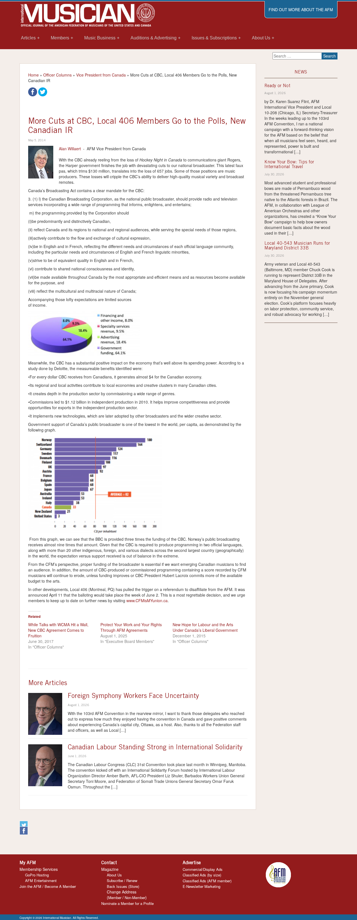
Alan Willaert (70, 148)
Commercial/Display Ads (203, 869)
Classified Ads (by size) (202, 875)
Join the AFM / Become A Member (48, 886)
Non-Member (135, 897)
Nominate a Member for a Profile (127, 903)
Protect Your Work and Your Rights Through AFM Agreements (131, 627)
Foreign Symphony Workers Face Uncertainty (133, 696)
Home (33, 75)
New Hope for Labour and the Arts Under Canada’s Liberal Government (205, 627)
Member (114, 897)
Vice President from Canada (101, 75)
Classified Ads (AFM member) (207, 880)
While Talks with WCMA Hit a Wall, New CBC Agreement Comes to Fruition (58, 630)
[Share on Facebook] (32, 91)
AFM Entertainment (41, 880)
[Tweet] (42, 91)
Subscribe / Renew (122, 880)
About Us (114, 875)
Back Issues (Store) (123, 886)
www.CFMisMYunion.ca (147, 600)
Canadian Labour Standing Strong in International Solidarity (155, 748)
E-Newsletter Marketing (201, 886)
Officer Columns (57, 75)
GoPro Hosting (37, 875)
